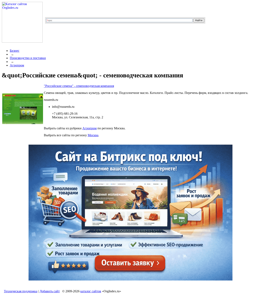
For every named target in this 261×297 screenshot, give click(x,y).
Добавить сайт (50, 291)
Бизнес (14, 50)
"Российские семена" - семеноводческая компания (79, 86)
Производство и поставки (28, 58)
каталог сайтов (90, 291)
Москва (93, 135)
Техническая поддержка (20, 291)
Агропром (17, 65)
